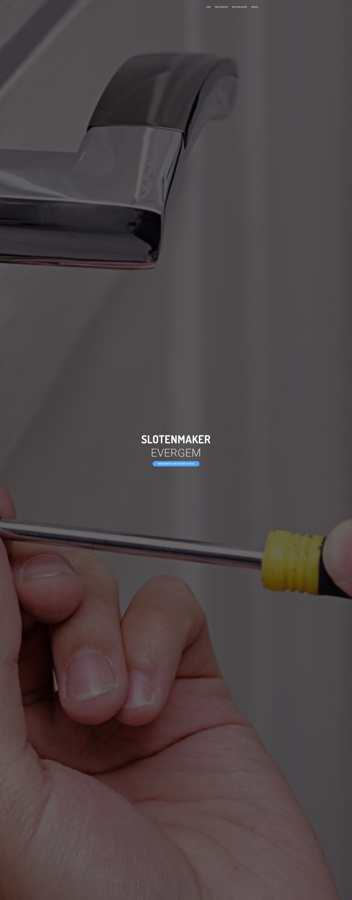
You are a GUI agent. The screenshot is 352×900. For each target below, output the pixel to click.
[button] (176, 463)
